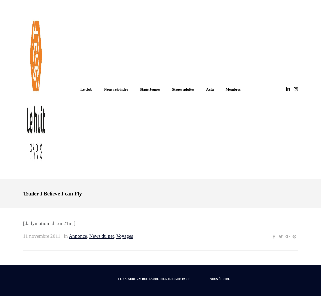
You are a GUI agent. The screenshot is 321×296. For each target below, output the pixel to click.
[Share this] (274, 236)
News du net (101, 236)
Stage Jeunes (150, 89)
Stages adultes (183, 89)
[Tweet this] (280, 236)
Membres (233, 89)
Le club (86, 89)
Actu (210, 89)
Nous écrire (220, 279)
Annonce (78, 236)
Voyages (124, 236)
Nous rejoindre (116, 89)
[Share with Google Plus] (287, 236)
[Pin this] (294, 236)
